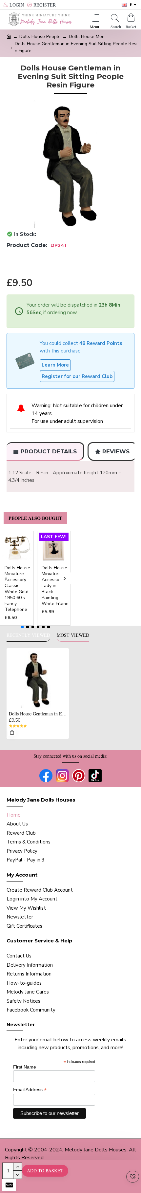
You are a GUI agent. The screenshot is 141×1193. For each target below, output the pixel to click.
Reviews (116, 451)
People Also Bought (35, 518)
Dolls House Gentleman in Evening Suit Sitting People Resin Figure (38, 714)
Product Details (49, 451)
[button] (5, 578)
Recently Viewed (28, 635)
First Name (24, 1067)
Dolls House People (40, 36)
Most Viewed (73, 635)
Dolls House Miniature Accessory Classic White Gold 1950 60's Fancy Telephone (17, 589)
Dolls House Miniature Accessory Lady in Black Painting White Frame (55, 586)
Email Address (30, 1090)
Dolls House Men (87, 36)
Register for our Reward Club (77, 376)
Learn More (55, 365)
